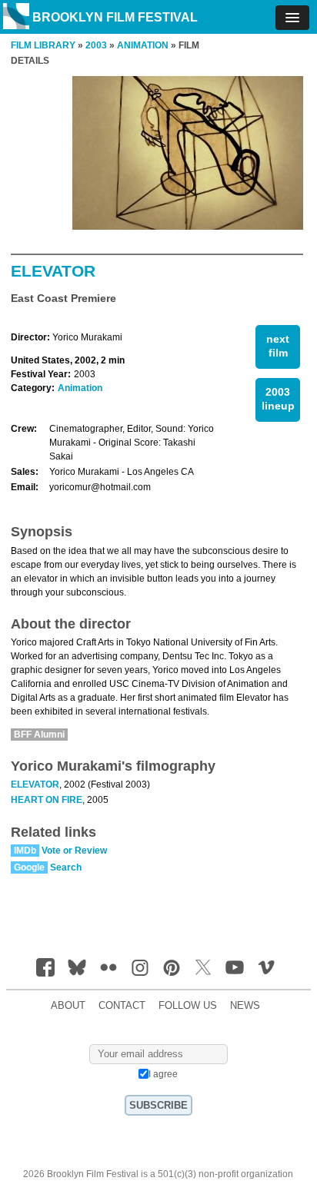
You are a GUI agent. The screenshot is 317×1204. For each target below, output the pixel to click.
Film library (43, 45)
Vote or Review (74, 850)
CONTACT (121, 1005)
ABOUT (68, 1005)
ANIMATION (143, 45)
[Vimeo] (266, 967)
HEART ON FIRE (46, 799)
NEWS (245, 1005)
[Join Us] (45, 967)
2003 (96, 45)
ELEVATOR (35, 784)
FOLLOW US (187, 1005)
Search (66, 867)
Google (29, 867)
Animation (80, 388)
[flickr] (108, 967)
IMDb (25, 850)
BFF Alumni (39, 734)
